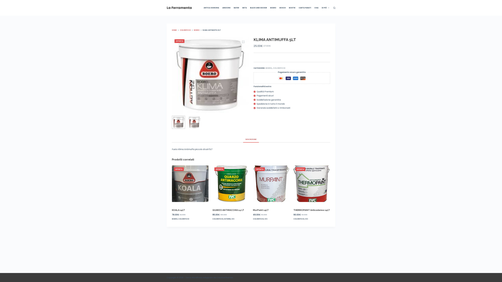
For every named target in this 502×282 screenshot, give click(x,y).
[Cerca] (334, 8)
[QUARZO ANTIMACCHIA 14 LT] (230, 183)
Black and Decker (258, 8)
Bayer (236, 8)
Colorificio (279, 68)
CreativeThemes (225, 277)
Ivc (233, 219)
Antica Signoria (211, 8)
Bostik (292, 8)
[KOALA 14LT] (190, 183)
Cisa (316, 8)
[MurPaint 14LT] (271, 183)
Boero (273, 8)
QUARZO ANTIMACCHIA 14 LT (228, 210)
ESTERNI (227, 219)
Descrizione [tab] (251, 139)
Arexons (226, 8)
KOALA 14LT (178, 210)
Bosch (282, 8)
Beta (244, 8)
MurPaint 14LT (261, 210)
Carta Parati (305, 8)
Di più (324, 8)
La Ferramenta (179, 7)
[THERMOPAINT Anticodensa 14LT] (311, 183)
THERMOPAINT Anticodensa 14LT (311, 210)
